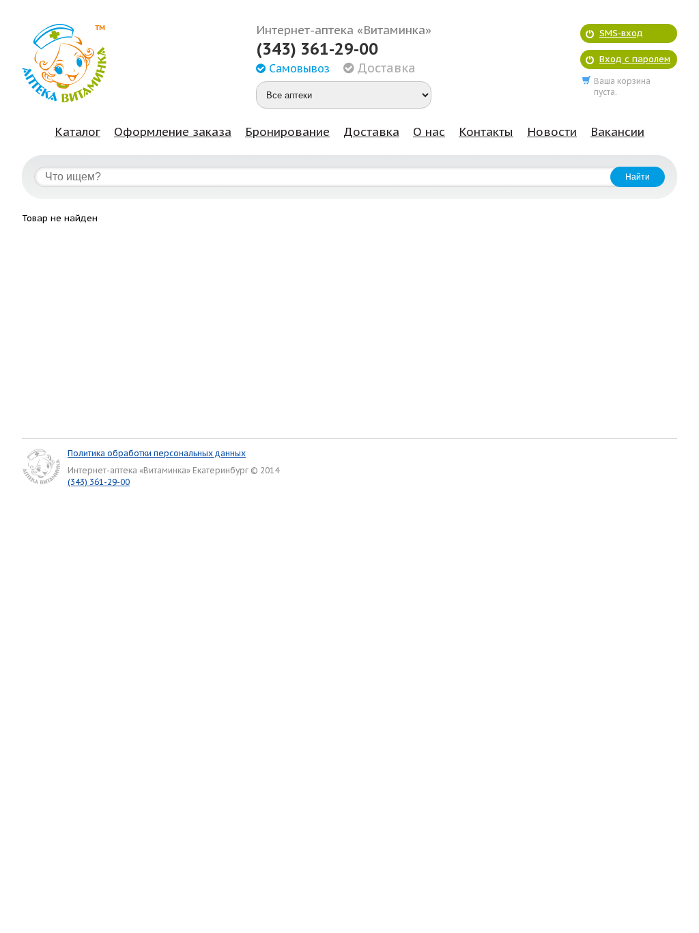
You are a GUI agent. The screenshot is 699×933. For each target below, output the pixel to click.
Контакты (486, 131)
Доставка (371, 131)
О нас (429, 131)
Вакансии (617, 131)
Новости (552, 131)
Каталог (77, 131)
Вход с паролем (634, 59)
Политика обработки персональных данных (157, 453)
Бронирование (287, 131)
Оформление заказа (172, 131)
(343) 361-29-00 (317, 49)
